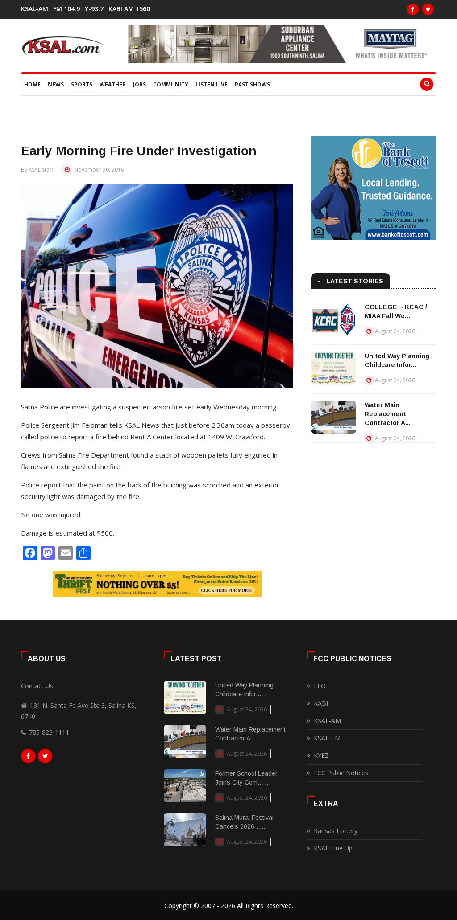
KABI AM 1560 (129, 9)
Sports (81, 84)
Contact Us (37, 686)
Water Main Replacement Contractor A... (388, 413)
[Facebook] (413, 9)
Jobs (139, 84)
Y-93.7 (94, 9)
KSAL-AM (34, 9)
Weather (113, 84)
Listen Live (211, 84)
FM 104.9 (66, 9)
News (56, 84)
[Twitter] (428, 9)
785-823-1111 (49, 732)
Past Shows (252, 84)
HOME (32, 84)
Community (170, 84)
